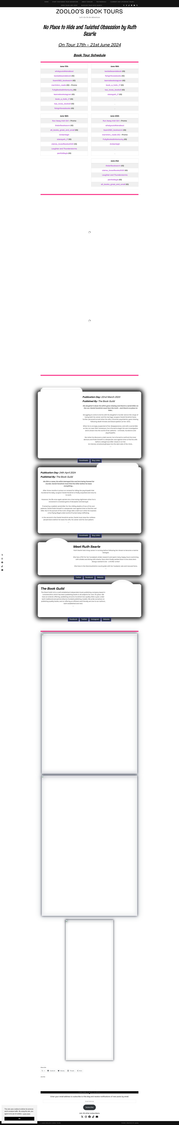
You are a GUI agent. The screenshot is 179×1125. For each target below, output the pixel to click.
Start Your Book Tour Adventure (65, 1)
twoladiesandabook (63, 76)
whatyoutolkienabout (64, 71)
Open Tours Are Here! (69, 5)
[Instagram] (126, 5)
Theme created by (129, 1123)
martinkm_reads (58, 85)
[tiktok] (93, 1116)
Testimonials (101, 1)
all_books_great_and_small (62, 130)
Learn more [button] (26, 1114)
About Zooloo (87, 1)
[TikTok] (129, 5)
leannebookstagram (63, 94)
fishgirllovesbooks (62, 108)
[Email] (134, 5)
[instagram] (86, 1116)
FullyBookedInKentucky (62, 90)
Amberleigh (64, 135)
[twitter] (82, 1116)
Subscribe (90, 1107)
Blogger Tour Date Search (91, 5)
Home (46, 1)
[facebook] (89, 1116)
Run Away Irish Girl (60, 121)
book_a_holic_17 (62, 99)
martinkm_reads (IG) (111, 135)
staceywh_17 (62, 139)
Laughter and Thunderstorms (64, 149)
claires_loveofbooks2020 (62, 144)
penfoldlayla (62, 153)
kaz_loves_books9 (62, 104)
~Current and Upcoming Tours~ (122, 1)
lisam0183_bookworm (62, 80)
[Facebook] (131, 5)
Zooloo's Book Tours (89, 11)
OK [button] (19, 1118)
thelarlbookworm (62, 125)
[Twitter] (124, 5)
